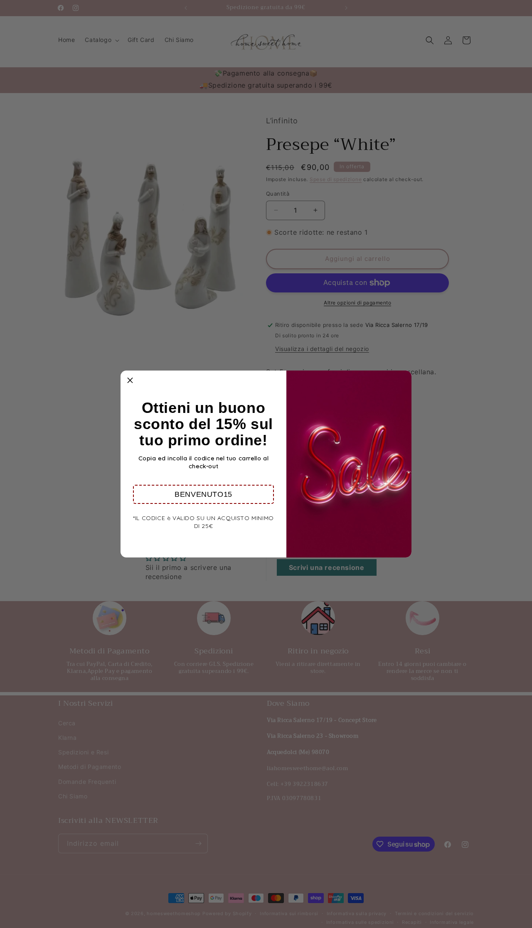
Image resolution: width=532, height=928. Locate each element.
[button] (203, 494)
